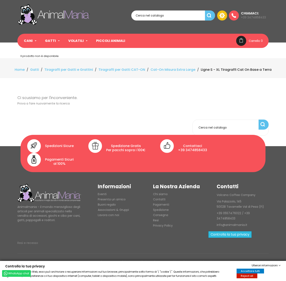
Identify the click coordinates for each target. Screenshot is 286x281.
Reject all (247, 276)
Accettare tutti (250, 271)
